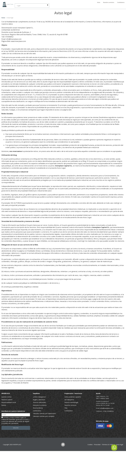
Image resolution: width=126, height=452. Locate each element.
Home (3, 18)
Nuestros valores (6, 400)
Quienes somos (6, 397)
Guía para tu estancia (39, 405)
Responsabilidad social (8, 402)
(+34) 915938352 (108, 411)
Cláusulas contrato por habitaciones (44, 413)
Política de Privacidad (8, 419)
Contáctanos (121, 2)
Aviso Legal (19, 417)
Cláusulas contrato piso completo (43, 416)
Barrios (3, 405)
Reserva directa (38, 408)
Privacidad (97, 444)
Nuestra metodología (71, 402)
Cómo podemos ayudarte (72, 397)
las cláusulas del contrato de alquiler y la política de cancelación (15, 422)
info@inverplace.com (106, 408)
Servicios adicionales (39, 402)
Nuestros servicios (108, 2)
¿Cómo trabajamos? (39, 397)
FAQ (65, 408)
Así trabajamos (69, 400)
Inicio (98, 2)
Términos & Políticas (108, 444)
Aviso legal (119, 444)
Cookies (90, 444)
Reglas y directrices (39, 400)
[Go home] (7, 4)
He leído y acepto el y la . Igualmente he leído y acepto (15, 420)
